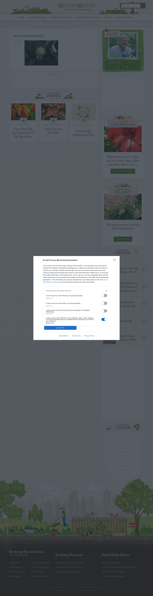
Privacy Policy (89, 336)
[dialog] (76, 298)
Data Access (76, 336)
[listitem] (76, 290)
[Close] (115, 260)
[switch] (104, 295)
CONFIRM (60, 328)
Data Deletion (64, 336)
